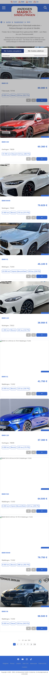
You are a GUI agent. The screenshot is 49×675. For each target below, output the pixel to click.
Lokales (18, 663)
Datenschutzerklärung (40, 55)
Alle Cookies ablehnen (36, 51)
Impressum (33, 663)
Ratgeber (6, 663)
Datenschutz (42, 663)
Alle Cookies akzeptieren (13, 51)
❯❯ (35, 644)
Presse (12, 663)
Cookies (24, 667)
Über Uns (25, 663)
